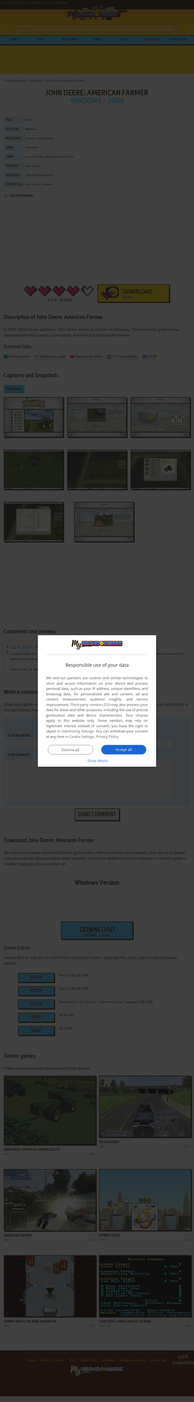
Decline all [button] (70, 749)
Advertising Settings (78, 731)
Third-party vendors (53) (90, 704)
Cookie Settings (81, 736)
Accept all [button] (123, 749)
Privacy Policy (107, 736)
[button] (97, 760)
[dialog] (97, 701)
